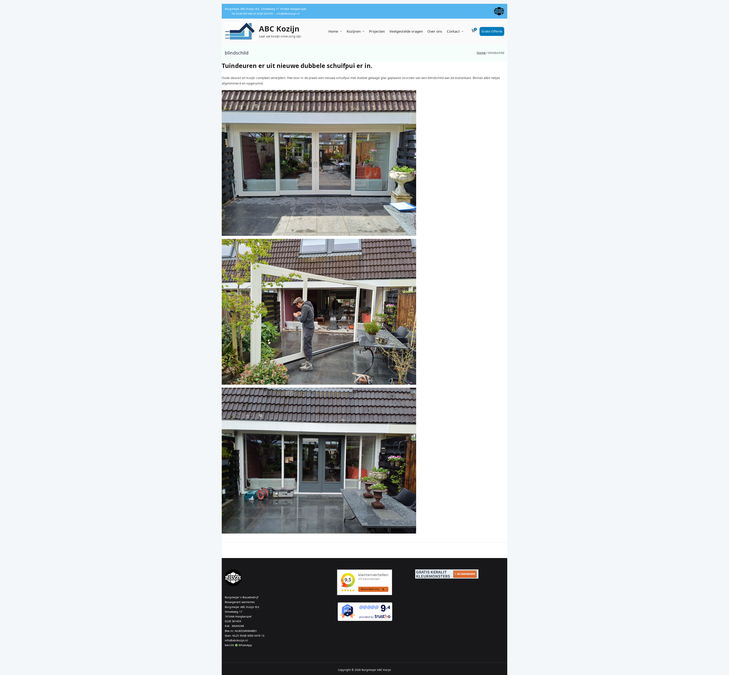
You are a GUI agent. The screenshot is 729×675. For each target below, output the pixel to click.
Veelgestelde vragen (406, 31)
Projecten (377, 31)
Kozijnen (354, 31)
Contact (453, 31)
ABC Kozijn (279, 28)
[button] (340, 31)
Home (333, 31)
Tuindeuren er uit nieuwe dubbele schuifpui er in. (297, 66)
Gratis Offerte (492, 31)
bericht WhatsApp (238, 645)
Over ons (434, 31)
